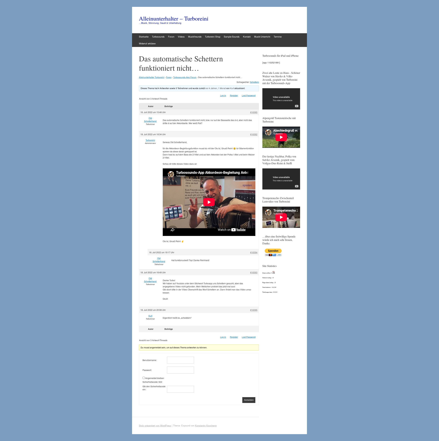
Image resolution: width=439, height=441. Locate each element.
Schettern (254, 82)
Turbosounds (158, 36)
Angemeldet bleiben (154, 378)
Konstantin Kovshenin (206, 425)
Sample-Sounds (232, 36)
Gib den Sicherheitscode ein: (154, 388)
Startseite (144, 36)
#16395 (253, 309)
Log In (223, 95)
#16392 (253, 134)
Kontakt (247, 36)
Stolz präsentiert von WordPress (155, 425)
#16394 (253, 252)
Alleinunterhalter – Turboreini (173, 18)
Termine (278, 36)
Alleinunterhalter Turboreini (151, 77)
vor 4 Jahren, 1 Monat (215, 88)
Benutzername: (150, 360)
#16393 (253, 272)
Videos (181, 36)
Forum (171, 36)
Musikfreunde (194, 36)
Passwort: (147, 370)
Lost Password (249, 95)
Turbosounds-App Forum (184, 77)
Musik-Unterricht (262, 36)
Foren (168, 77)
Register (234, 95)
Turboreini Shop (212, 36)
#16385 (253, 112)
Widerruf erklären (147, 43)
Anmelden (249, 400)
